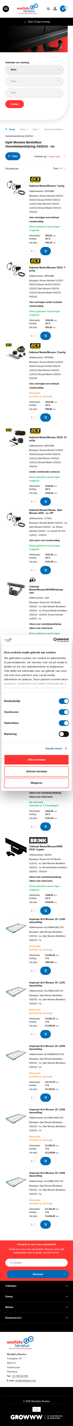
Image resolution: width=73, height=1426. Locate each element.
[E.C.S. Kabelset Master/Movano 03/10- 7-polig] (16, 297)
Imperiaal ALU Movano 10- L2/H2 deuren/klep (47, 1047)
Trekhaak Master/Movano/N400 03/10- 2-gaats (45, 848)
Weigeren (36, 782)
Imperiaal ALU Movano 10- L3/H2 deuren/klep (47, 1111)
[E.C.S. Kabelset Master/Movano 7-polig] (16, 214)
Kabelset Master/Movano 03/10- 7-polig (47, 269)
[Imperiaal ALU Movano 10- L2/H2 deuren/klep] (16, 1073)
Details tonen (54, 748)
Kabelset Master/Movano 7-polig (46, 186)
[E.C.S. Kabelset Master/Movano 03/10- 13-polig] (16, 465)
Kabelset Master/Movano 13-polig (47, 352)
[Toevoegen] (45, 251)
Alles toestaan (36, 759)
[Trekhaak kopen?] (27, 9)
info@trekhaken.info (25, 1380)
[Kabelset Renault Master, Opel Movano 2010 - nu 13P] (16, 540)
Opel (35, 129)
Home (23, 129)
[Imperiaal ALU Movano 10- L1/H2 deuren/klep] (16, 946)
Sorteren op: (40, 156)
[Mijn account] (55, 9)
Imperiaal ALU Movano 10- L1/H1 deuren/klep (47, 984)
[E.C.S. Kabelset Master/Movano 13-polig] (16, 382)
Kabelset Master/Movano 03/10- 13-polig (48, 439)
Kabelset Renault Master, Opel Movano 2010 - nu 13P (45, 511)
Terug (11, 129)
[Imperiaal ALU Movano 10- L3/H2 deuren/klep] (16, 1136)
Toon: (56, 168)
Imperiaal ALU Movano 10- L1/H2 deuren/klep (47, 920)
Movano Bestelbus (53, 129)
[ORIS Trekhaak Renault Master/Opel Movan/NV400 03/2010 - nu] (16, 792)
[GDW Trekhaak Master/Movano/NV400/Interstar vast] (16, 618)
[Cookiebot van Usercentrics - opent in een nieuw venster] (53, 640)
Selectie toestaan (36, 771)
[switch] (64, 712)
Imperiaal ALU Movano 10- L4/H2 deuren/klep (47, 1174)
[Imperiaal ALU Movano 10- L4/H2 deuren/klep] (16, 1200)
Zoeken (15, 104)
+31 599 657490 (20, 1376)
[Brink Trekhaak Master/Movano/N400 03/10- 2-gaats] (16, 874)
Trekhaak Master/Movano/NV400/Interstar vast (46, 589)
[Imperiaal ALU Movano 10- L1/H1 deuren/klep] (16, 1009)
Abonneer (38, 1274)
